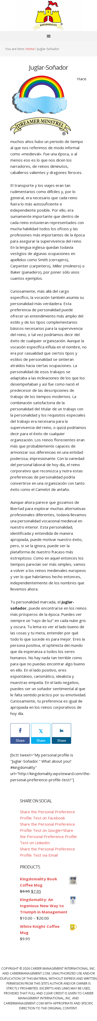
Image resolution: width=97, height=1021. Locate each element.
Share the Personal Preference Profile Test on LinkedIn (48, 836)
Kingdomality (48, 15)
